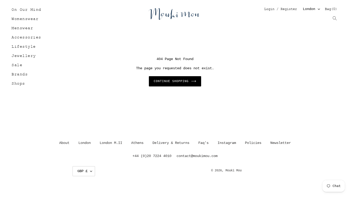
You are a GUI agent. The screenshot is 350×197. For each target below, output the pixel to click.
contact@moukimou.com (197, 156)
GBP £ (82, 171)
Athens (137, 143)
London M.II (111, 143)
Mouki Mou (233, 170)
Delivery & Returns (170, 143)
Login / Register (280, 9)
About (64, 143)
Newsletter (280, 143)
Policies (253, 143)
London (309, 9)
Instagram (227, 143)
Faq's (203, 143)
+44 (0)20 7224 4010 (151, 156)
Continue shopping (171, 81)
